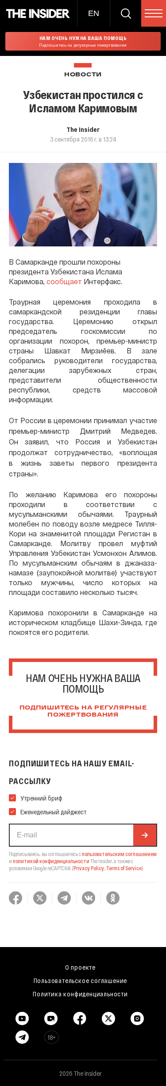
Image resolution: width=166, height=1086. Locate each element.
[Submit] (144, 835)
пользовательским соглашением (119, 854)
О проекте (80, 967)
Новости (83, 74)
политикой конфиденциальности (51, 861)
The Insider (83, 129)
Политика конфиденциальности (80, 994)
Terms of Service (124, 868)
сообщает (64, 281)
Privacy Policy (88, 868)
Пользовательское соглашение (80, 980)
